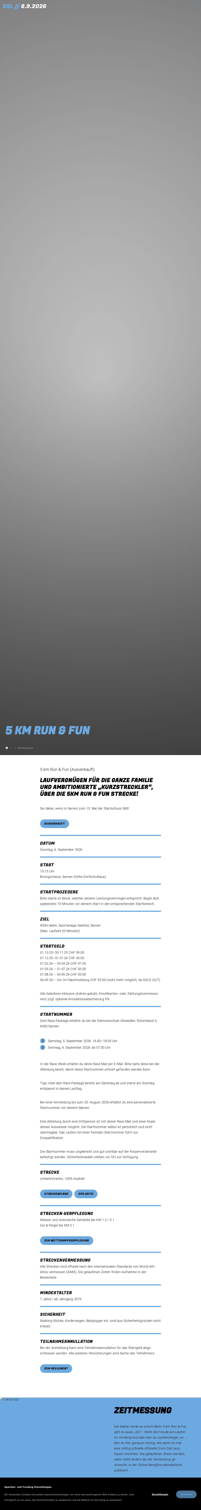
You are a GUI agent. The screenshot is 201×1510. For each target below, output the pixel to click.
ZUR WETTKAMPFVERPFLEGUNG (66, 1241)
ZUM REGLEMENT (56, 1369)
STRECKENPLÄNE (56, 1194)
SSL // (24, 6)
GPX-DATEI (85, 1194)
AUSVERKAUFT (54, 824)
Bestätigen (186, 1494)
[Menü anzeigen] (192, 5)
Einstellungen (160, 1494)
